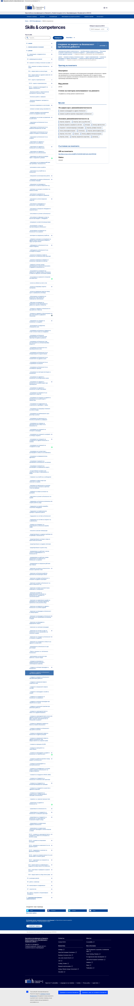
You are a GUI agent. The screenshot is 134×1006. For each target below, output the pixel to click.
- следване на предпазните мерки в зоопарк (38, 687)
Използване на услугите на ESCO (71, 16)
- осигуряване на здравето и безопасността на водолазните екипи (39, 377)
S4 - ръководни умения (33, 878)
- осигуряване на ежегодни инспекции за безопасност (40, 372)
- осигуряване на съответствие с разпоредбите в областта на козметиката (40, 452)
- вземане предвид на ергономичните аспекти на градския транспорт (39, 113)
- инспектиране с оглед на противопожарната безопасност (37, 226)
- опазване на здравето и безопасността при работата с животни (39, 309)
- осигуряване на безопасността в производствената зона (38, 348)
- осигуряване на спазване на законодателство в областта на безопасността (37, 424)
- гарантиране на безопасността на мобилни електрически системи (38, 128)
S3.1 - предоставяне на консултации (37, 71)
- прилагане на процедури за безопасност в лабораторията (40, 612)
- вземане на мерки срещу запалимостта (39, 108)
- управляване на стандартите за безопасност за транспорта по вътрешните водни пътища (38, 818)
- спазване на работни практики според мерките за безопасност (39, 759)
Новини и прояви (88, 16)
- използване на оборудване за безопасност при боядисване (37, 204)
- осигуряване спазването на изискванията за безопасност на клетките (40, 461)
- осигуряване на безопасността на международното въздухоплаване (38, 353)
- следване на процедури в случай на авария (39, 692)
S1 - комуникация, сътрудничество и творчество (36, 55)
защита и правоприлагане (91, 56)
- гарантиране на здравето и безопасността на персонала (36, 147)
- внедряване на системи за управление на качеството (39, 118)
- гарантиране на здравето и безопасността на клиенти (36, 142)
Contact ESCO (62, 942)
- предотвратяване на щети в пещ (38, 547)
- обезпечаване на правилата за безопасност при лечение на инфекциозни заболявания (37, 297)
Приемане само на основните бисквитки (94, 992)
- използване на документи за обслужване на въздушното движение (39, 194)
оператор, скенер (63, 136)
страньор (76, 133)
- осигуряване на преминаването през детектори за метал (39, 414)
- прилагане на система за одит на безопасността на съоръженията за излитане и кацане (38, 632)
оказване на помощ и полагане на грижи (74, 56)
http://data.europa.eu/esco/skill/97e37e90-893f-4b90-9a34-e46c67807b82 (77, 154)
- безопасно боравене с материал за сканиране (38, 101)
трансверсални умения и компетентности (68, 51)
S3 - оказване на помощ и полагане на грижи (38, 62)
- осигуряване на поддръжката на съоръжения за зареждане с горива (38, 404)
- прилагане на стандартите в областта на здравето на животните (40, 642)
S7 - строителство (31, 889)
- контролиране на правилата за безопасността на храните (37, 231)
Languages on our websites (67, 983)
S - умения (29, 50)
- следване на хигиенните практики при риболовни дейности (39, 707)
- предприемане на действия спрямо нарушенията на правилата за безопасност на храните (39, 558)
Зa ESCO (42, 16)
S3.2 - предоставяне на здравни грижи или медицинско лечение (39, 75)
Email (94, 910)
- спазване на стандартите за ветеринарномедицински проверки (38, 784)
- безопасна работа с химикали (37, 96)
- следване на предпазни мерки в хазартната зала (38, 682)
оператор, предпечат (64, 121)
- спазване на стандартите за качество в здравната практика (39, 788)
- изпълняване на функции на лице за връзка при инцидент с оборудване (39, 218)
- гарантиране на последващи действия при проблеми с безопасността (39, 163)
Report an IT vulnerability (51, 983)
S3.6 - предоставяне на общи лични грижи (39, 874)
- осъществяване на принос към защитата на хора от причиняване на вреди (39, 472)
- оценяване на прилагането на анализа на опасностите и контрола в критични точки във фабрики (39, 487)
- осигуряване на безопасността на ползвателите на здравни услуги (38, 358)
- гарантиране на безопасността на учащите (38, 137)
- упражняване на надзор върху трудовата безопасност (37, 824)
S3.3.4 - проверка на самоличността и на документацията (39, 846)
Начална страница (32, 16)
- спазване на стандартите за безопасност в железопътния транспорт (39, 779)
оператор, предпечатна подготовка (80, 136)
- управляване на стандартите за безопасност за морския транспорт (38, 813)
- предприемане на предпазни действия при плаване (39, 564)
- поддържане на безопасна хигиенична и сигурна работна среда (40, 502)
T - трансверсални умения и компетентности (34, 898)
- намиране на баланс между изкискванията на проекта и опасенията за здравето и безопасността (39, 266)
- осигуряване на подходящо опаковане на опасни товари (39, 409)
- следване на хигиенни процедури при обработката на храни (39, 702)
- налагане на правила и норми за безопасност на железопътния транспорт (40, 255)
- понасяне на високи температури (38, 530)
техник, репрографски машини (67, 130)
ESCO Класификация (35, 21)
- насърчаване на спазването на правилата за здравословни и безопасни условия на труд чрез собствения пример (40, 272)
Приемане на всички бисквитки (69, 992)
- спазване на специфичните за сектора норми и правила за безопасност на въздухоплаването (39, 770)
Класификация (53, 16)
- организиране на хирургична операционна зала (37, 326)
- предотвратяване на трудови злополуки (40, 544)
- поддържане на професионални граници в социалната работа (38, 512)
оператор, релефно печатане (94, 127)
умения (60, 56)
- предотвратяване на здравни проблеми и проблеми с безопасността (40, 535)
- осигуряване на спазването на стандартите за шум (37, 446)
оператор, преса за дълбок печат (81, 121)
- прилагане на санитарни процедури (39, 627)
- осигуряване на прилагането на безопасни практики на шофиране (38, 419)
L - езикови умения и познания (35, 47)
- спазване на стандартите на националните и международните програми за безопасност (38, 794)
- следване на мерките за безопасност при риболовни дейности (39, 678)
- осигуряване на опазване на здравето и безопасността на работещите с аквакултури (40, 399)
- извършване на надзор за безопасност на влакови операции (39, 180)
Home (26, 21)
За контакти (100, 16)
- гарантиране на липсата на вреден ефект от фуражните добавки (38, 157)
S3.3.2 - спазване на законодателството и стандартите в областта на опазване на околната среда (39, 835)
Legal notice (95, 983)
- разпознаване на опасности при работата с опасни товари (38, 657)
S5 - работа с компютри (33, 881)
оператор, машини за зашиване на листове (70, 124)
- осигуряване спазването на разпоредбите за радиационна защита (39, 466)
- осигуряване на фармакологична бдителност (38, 457)
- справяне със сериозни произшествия (39, 799)
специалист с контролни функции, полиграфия (71, 127)
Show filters (69, 37)
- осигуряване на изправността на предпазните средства (38, 393)
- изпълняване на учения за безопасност (40, 213)
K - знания (29, 43)
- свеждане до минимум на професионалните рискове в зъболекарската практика (36, 662)
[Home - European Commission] (36, 7)
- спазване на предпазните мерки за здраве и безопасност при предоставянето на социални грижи (38, 739)
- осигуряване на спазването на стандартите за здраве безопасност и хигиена (39, 440)
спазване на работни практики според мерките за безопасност (75, 113)
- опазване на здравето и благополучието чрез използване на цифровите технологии (40, 315)
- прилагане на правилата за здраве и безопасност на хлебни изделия (39, 607)
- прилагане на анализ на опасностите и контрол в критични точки (39, 569)
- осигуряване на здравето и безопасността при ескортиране (37, 388)
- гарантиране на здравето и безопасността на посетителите (37, 152)
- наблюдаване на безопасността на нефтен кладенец (38, 246)
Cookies (78, 983)
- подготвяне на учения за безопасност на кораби (40, 497)
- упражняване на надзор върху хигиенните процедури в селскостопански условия (40, 829)
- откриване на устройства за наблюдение (40, 477)
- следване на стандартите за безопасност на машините (37, 697)
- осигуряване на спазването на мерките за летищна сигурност (39, 435)
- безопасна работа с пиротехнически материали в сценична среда (39, 92)
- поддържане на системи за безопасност (40, 516)
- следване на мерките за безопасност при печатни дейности (39, 673)
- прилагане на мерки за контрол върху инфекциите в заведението (39, 588)
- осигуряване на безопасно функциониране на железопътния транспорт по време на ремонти (38, 336)
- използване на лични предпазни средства (38, 199)
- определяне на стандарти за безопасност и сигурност (37, 321)
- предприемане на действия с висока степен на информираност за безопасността (39, 552)
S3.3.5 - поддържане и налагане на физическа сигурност (38, 851)
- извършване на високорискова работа (39, 175)
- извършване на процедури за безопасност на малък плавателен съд (39, 185)
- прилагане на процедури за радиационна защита (36, 623)
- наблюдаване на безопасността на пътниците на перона (38, 250)
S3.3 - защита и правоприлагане (36, 79)
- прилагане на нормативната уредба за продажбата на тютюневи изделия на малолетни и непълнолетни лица (39, 601)
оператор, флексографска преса (95, 130)
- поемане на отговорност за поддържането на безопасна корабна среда (39, 526)
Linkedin (74, 910)
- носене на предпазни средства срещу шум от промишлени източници (39, 292)
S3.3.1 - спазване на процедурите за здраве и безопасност (38, 87)
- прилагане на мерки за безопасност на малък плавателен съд (39, 583)
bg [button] (106, 8)
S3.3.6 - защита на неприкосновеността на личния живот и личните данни (40, 856)
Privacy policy (86, 983)
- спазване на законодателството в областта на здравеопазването (38, 712)
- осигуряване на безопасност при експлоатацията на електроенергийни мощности (39, 343)
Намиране (58, 38)
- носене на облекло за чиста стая (38, 283)
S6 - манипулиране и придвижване (36, 885)
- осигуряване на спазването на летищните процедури (37, 430)
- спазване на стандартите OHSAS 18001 (40, 774)
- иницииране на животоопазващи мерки (40, 222)
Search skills (28, 34)
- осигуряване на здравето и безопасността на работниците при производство (38, 383)
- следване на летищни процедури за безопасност (39, 668)
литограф (87, 124)
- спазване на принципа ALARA (37, 744)
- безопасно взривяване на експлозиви (39, 105)
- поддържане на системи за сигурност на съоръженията (40, 520)
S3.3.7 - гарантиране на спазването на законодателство (39, 860)
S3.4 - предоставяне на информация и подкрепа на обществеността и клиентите (39, 865)
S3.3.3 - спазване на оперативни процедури (37, 841)
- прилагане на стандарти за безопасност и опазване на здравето (40, 637)
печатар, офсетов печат (99, 124)
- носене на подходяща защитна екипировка (37, 287)
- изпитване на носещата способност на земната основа (39, 190)
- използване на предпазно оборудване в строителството (40, 209)
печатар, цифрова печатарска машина (91, 133)
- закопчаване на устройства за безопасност (37, 171)
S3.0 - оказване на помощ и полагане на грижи (38, 67)
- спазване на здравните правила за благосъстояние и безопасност (38, 724)
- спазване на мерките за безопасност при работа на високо (39, 729)
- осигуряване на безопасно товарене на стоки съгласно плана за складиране (40, 331)
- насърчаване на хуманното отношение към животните (39, 277)
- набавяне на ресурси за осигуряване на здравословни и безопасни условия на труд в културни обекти (40, 240)
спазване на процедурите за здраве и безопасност (72, 110)
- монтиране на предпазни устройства (39, 235)
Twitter (31, 910)
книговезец (95, 136)
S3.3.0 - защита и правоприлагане (38, 83)
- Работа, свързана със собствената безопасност (38, 652)
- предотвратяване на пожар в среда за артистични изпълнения (39, 540)
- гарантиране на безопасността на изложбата (38, 123)
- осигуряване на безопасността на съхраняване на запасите (38, 363)
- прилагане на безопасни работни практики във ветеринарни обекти (38, 574)
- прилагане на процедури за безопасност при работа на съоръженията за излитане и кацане (40, 617)
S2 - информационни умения (34, 59)
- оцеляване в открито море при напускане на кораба (37, 481)
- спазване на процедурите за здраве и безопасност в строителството (39, 753)
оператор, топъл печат (65, 133)
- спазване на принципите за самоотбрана (36, 748)
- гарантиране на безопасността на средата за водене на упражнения (38, 132)
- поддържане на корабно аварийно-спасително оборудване (38, 507)
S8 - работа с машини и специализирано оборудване (37, 893)
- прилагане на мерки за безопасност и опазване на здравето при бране (39, 579)
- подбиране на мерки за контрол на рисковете (38, 492)
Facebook (53, 910)
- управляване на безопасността (37, 808)
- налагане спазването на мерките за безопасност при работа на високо (39, 260)
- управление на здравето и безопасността (36, 803)
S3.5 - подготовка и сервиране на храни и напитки (39, 870)
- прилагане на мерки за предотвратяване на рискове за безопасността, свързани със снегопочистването (37, 594)
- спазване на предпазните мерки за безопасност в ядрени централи (38, 734)
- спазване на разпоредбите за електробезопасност (37, 764)
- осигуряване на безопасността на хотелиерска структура (38, 368)
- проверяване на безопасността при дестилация (39, 647)
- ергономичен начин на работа (37, 167)
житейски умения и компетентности (89, 51)
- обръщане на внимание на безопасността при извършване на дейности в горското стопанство (38, 304)
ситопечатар (81, 130)
